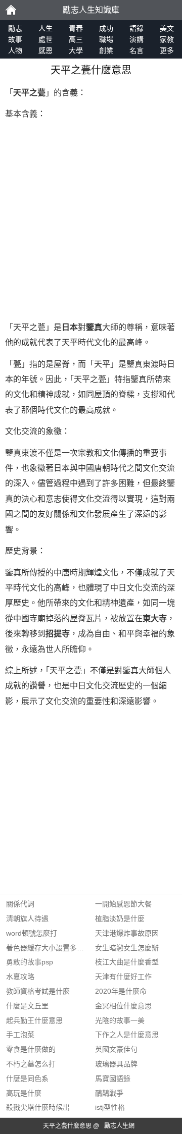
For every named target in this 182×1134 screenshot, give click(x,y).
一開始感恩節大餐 (123, 904)
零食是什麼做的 (31, 1049)
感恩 (45, 50)
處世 (45, 39)
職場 (106, 39)
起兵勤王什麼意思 (34, 1020)
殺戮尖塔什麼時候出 (38, 1107)
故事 (15, 39)
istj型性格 (110, 1107)
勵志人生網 (119, 1125)
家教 (167, 39)
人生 (45, 28)
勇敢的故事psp (29, 962)
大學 (76, 50)
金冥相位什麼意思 (123, 1006)
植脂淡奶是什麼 (120, 918)
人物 (15, 50)
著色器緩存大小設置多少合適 (52, 948)
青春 (76, 28)
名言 (136, 50)
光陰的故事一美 (120, 1020)
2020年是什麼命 (121, 991)
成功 (106, 28)
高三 (76, 39)
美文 (167, 28)
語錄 (136, 28)
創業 (106, 50)
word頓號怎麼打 (31, 933)
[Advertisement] (91, 221)
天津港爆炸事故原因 (127, 933)
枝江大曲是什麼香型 (127, 962)
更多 (167, 50)
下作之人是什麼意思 (127, 1035)
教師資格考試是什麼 (38, 991)
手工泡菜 (20, 1035)
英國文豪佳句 (116, 1049)
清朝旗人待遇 (27, 918)
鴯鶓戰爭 (109, 1093)
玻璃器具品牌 (116, 1064)
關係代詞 (20, 904)
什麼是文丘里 (27, 1006)
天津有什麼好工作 (123, 977)
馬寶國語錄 (112, 1078)
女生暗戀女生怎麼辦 (127, 948)
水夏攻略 (20, 977)
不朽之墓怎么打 (31, 1064)
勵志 (10, 10)
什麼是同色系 (27, 1078)
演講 (136, 39)
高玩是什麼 (23, 1093)
